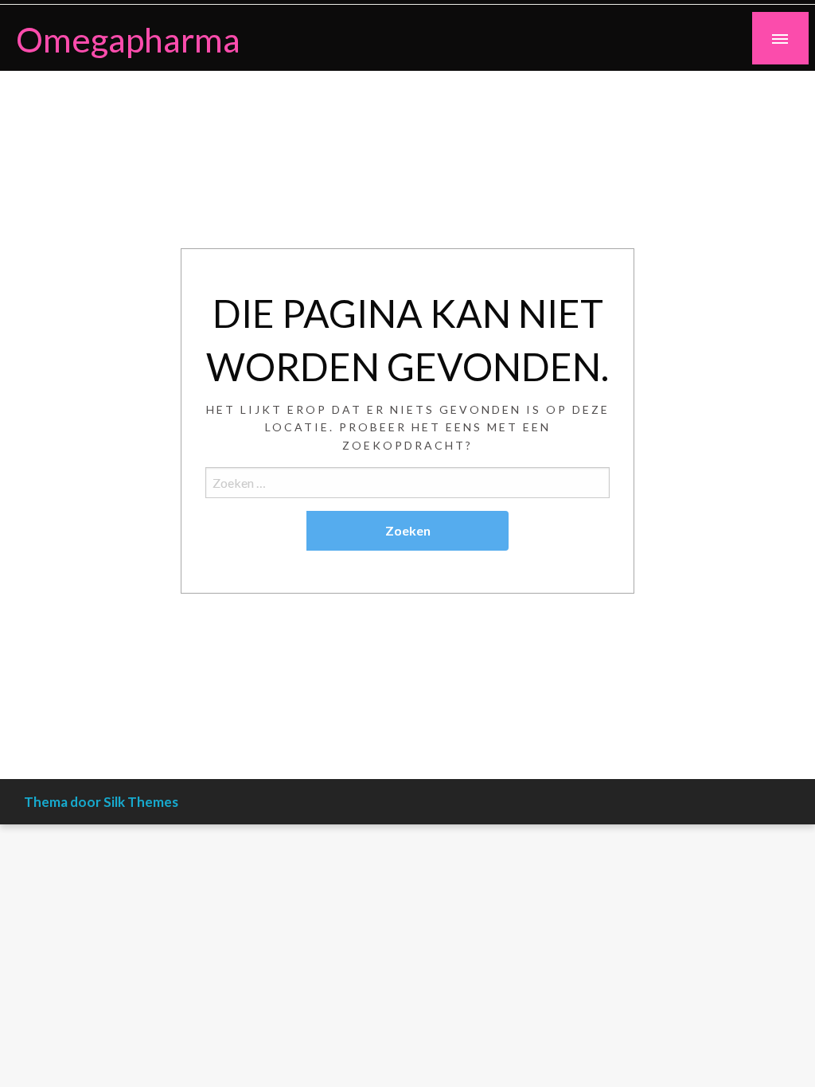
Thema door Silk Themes (101, 801)
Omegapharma (128, 39)
